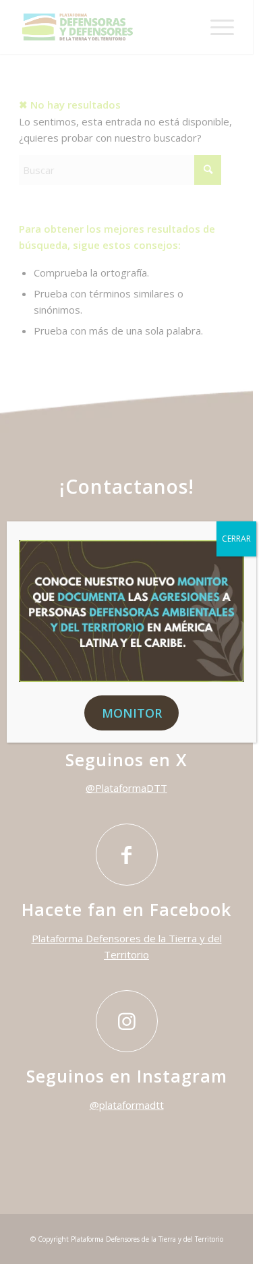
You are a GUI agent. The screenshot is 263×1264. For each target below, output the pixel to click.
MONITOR (132, 713)
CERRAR (236, 538)
